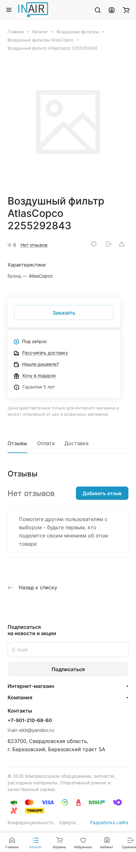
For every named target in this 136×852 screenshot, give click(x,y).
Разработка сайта (109, 822)
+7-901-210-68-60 (30, 720)
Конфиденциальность (31, 822)
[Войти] (111, 10)
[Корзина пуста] (126, 10)
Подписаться (68, 669)
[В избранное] (93, 244)
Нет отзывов (34, 245)
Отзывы (17, 443)
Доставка (77, 443)
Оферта (67, 822)
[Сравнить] (108, 244)
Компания (20, 697)
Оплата (46, 443)
